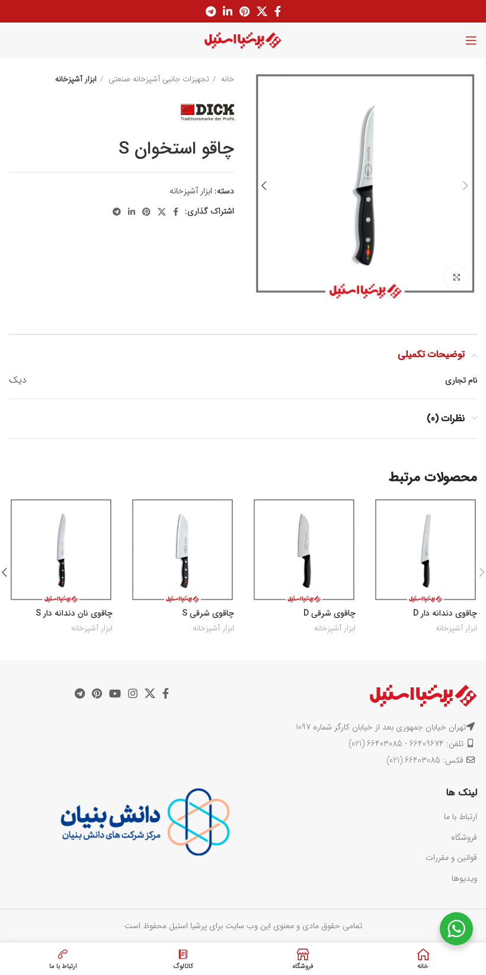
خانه (226, 79)
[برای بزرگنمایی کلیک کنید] (456, 277)
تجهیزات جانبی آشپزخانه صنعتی (157, 79)
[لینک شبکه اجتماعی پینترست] (244, 11)
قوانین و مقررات (451, 857)
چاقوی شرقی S (208, 613)
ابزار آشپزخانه (76, 79)
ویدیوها (464, 878)
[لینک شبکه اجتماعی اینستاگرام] (132, 693)
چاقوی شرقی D (329, 613)
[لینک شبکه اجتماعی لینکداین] (227, 11)
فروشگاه (464, 837)
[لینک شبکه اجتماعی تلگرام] (210, 11)
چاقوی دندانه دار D (445, 613)
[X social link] (262, 11)
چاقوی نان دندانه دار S (74, 613)
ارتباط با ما (460, 816)
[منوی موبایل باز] (471, 40)
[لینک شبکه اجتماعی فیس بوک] (277, 11)
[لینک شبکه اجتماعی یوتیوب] (114, 693)
